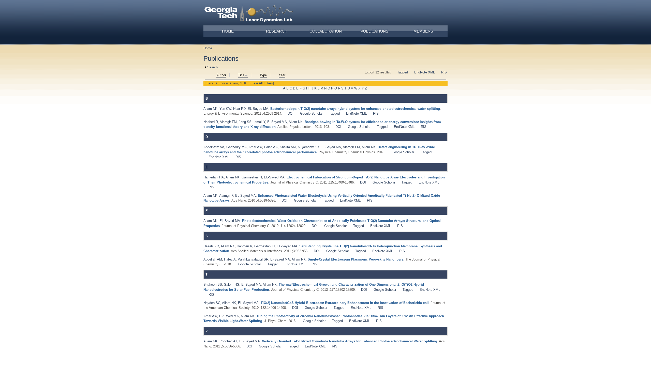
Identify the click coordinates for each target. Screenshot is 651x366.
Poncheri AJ (228, 341)
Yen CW (225, 109)
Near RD (239, 109)
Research (276, 31)
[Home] (248, 14)
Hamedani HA (213, 177)
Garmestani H (252, 177)
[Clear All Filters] (261, 83)
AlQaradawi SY (308, 147)
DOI (290, 113)
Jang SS (245, 122)
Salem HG (231, 284)
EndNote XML (424, 72)
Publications (374, 31)
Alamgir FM (228, 122)
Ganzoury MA (236, 147)
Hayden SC (211, 303)
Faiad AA (271, 147)
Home (228, 31)
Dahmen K (244, 246)
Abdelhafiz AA (213, 147)
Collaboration (325, 31)
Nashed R (210, 122)
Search (212, 67)
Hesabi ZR (211, 246)
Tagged (402, 72)
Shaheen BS (212, 284)
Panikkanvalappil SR (253, 259)
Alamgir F (226, 195)
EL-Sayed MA (258, 109)
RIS (444, 72)
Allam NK (210, 109)
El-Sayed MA (277, 122)
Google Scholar (311, 113)
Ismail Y (259, 122)
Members (423, 31)
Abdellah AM (212, 259)
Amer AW (255, 147)
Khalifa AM (288, 147)
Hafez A (230, 259)
